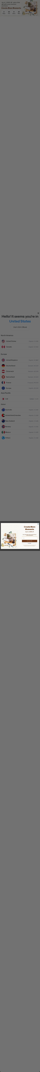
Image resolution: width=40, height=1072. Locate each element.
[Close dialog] (38, 524)
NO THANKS (29, 543)
